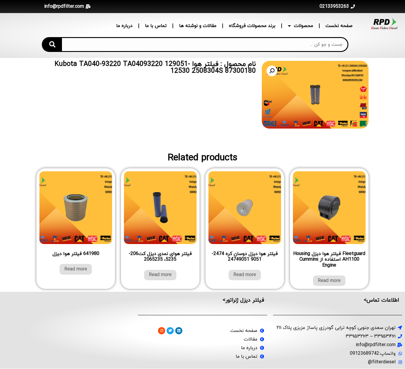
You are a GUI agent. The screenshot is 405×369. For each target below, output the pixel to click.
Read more (329, 281)
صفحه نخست (339, 26)
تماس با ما (156, 26)
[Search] (52, 44)
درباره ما (124, 26)
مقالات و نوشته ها (197, 26)
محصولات (303, 26)
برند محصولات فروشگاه (252, 26)
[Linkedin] (178, 330)
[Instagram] (161, 330)
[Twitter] (170, 330)
